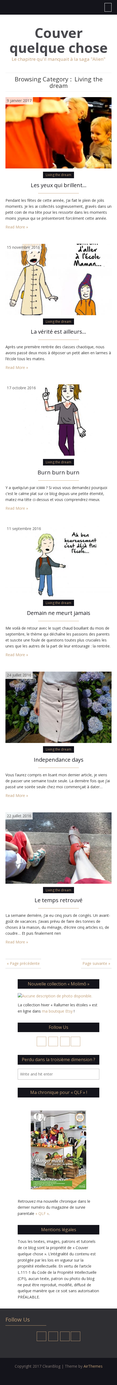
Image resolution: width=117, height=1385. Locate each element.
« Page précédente (23, 963)
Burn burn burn (58, 472)
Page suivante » (96, 963)
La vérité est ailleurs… (58, 331)
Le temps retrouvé (58, 900)
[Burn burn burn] (58, 419)
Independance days (59, 759)
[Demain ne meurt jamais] (58, 560)
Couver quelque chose (59, 40)
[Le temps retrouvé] (58, 847)
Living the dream (58, 175)
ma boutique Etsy (57, 1011)
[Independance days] (58, 706)
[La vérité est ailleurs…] (58, 279)
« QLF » (42, 1213)
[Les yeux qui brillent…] (58, 132)
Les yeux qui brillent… (59, 185)
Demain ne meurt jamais (58, 613)
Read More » (16, 226)
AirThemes (93, 1366)
